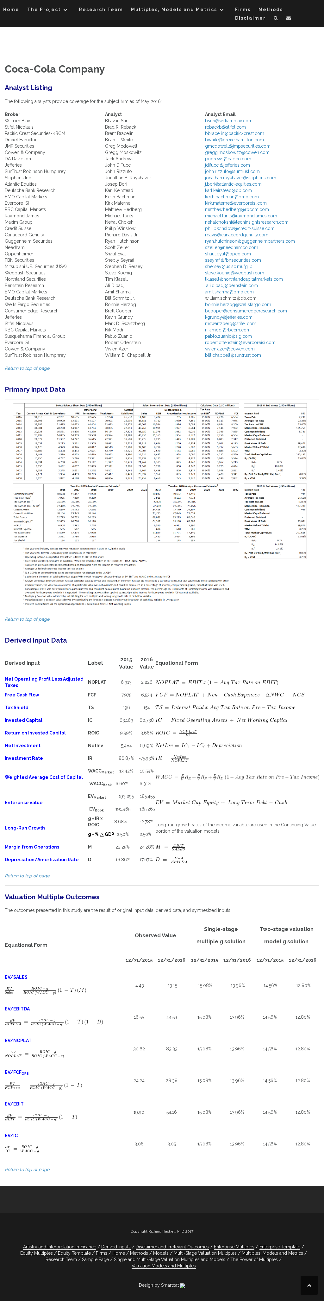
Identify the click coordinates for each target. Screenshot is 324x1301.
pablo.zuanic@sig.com (228, 336)
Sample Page (95, 1259)
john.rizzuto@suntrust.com (232, 171)
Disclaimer (250, 18)
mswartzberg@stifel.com (230, 323)
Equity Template (74, 1253)
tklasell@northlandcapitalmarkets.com (244, 279)
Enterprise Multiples (234, 1246)
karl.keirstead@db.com (228, 190)
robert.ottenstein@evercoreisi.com (240, 342)
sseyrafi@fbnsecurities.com (233, 260)
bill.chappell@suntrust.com (233, 355)
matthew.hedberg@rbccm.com (237, 209)
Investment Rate (24, 758)
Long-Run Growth (25, 827)
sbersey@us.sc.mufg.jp (228, 266)
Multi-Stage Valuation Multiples (205, 1253)
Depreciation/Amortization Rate (42, 859)
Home (11, 9)
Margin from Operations (32, 846)
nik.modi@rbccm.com (228, 329)
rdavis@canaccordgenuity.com (236, 234)
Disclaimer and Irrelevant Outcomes (172, 1246)
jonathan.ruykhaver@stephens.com (240, 177)
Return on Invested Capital (35, 732)
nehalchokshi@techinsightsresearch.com (247, 222)
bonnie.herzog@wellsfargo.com (238, 304)
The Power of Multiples (254, 1259)
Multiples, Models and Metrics (174, 9)
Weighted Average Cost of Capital (44, 777)
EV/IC (11, 1135)
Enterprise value (24, 802)
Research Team (101, 9)
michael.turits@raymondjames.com (241, 215)
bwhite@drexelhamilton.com (234, 139)
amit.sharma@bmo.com (229, 291)
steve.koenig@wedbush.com (234, 272)
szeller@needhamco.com (231, 247)
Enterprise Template (279, 1246)
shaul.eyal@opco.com (228, 253)
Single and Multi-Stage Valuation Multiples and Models (169, 1259)
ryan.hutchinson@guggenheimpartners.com (250, 241)
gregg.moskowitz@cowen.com (237, 152)
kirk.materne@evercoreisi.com (236, 203)
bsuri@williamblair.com (228, 120)
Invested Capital (23, 720)
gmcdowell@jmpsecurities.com (238, 146)
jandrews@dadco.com (228, 158)
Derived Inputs (116, 1246)
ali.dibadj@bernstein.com (231, 285)
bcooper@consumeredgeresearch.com (246, 310)
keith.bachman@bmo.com (232, 196)
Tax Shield (16, 707)
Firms (243, 9)
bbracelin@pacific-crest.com (234, 133)
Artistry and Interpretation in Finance (59, 1246)
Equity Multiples (36, 1253)
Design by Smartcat (159, 1285)
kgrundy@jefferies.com (228, 317)
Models (161, 1253)
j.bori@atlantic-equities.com (233, 184)
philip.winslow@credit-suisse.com (240, 228)
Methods (271, 9)
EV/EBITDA (17, 1008)
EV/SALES (16, 977)
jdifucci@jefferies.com (227, 165)
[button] (276, 19)
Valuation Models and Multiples (164, 1265)
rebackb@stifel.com (225, 127)
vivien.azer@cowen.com (230, 348)
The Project (44, 9)
